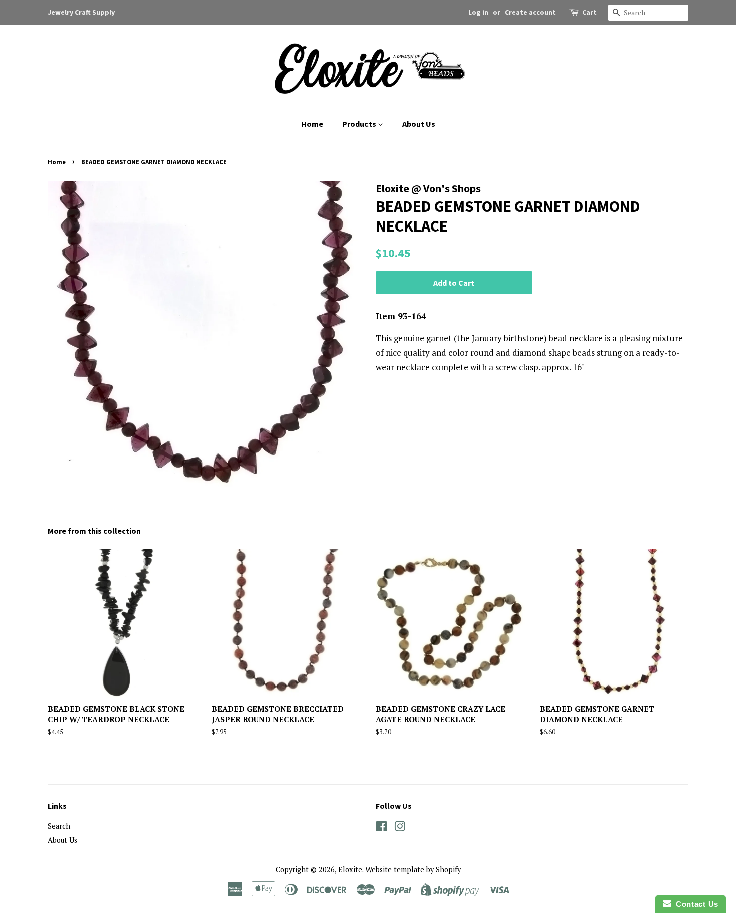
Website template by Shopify (413, 869)
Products (360, 124)
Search (59, 826)
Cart (589, 12)
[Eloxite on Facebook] (381, 828)
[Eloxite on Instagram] (399, 828)
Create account (530, 12)
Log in (478, 12)
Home (312, 124)
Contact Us (694, 904)
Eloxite (350, 869)
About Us (418, 124)
